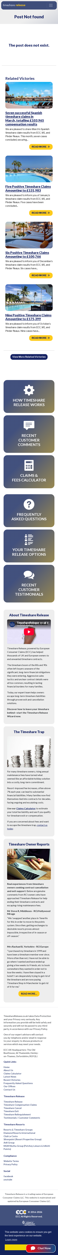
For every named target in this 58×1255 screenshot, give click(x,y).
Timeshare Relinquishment (17, 1114)
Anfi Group (9, 1142)
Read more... (29, 993)
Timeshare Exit (11, 1111)
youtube (8, 1179)
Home (7, 1067)
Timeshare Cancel (13, 1108)
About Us (8, 1070)
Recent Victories (12, 1080)
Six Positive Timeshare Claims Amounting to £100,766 (27, 254)
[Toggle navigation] (51, 5)
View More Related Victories (29, 356)
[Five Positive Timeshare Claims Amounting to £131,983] (29, 168)
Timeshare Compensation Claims (20, 1105)
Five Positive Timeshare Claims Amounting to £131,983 (28, 188)
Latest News (10, 1076)
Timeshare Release (13, 1101)
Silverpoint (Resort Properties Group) (22, 1139)
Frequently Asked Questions (18, 1083)
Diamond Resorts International (19, 1133)
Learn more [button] (11, 1239)
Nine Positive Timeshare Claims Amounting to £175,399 (28, 317)
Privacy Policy (11, 1164)
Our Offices (9, 1086)
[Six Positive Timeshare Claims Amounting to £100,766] (29, 234)
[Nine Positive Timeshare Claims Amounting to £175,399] (29, 297)
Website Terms (11, 1161)
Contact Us (9, 1089)
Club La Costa (11, 1136)
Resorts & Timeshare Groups (18, 1129)
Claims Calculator (26, 808)
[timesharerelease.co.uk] (14, 5)
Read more (39, 146)
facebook (8, 1176)
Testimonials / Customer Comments (22, 1118)
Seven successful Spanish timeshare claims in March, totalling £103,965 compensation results (24, 118)
